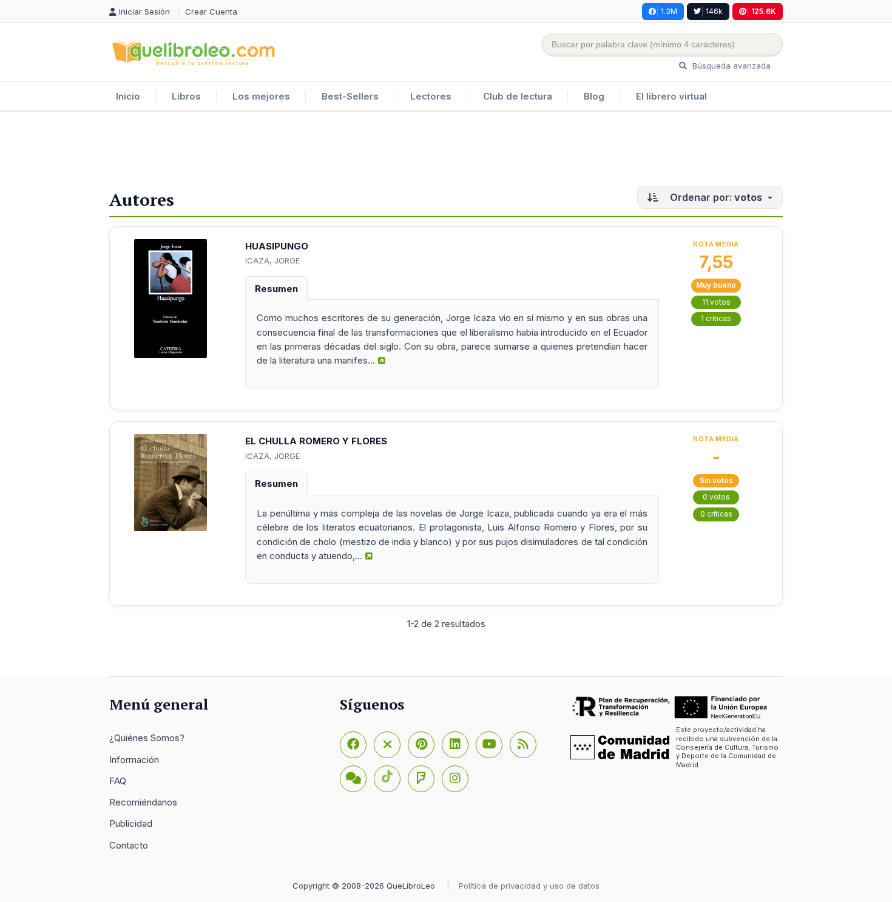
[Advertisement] (446, 151)
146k (714, 11)
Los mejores (261, 96)
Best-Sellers (350, 96)
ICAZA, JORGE (272, 260)
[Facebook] (353, 744)
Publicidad (130, 823)
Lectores (430, 96)
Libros (186, 96)
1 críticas (716, 318)
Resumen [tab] (276, 288)
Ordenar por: (714, 197)
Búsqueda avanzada (730, 65)
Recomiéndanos (143, 802)
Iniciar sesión (145, 11)
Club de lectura (517, 96)
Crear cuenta (211, 11)
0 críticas (716, 513)
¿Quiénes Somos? (146, 738)
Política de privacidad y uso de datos (529, 885)
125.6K (763, 11)
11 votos (716, 302)
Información (134, 759)
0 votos (716, 496)
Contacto (128, 845)
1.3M (669, 11)
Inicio (128, 96)
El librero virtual (671, 96)
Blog (594, 96)
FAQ (117, 781)
